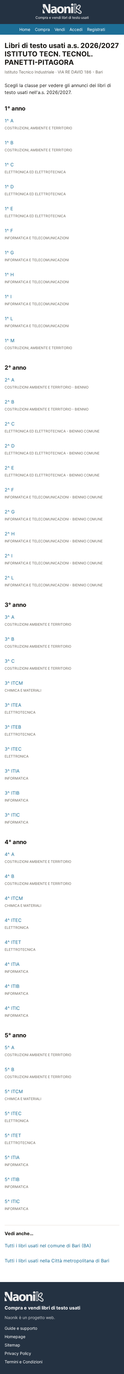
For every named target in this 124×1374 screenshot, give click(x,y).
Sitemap (12, 1344)
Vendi (60, 29)
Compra (42, 29)
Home (24, 29)
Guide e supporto (21, 1328)
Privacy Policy (18, 1353)
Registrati (96, 29)
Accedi (75, 29)
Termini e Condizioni (23, 1361)
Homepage (15, 1336)
